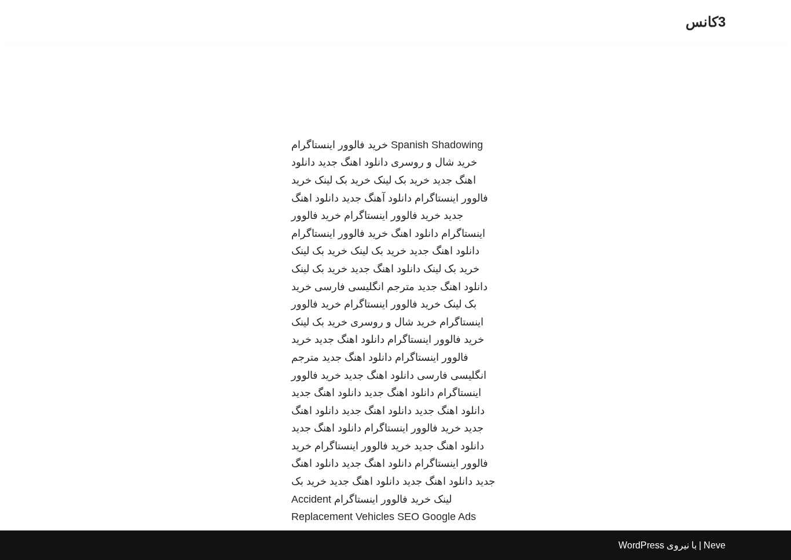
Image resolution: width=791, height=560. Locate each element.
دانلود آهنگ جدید (377, 198)
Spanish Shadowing (437, 145)
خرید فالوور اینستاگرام (339, 145)
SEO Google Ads (436, 516)
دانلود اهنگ (414, 233)
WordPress (641, 545)
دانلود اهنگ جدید (353, 162)
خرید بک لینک (401, 180)
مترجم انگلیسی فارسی (364, 286)
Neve (715, 545)
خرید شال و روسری (434, 162)
